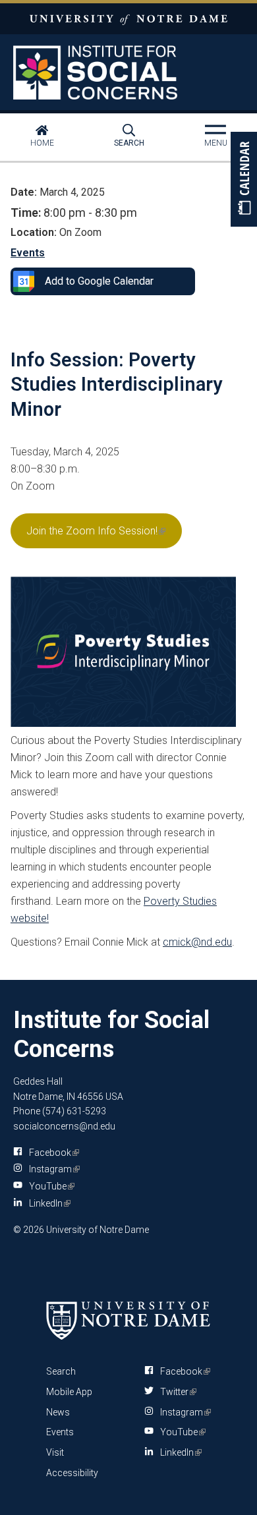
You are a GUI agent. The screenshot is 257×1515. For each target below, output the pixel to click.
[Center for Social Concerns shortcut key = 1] (128, 72)
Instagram (52, 1169)
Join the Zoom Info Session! (94, 536)
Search (129, 143)
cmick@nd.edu (197, 942)
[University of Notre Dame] (128, 1320)
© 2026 (28, 1229)
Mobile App (69, 1391)
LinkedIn (47, 1203)
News (58, 1412)
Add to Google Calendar (99, 281)
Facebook (51, 1152)
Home (42, 143)
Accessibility (72, 1473)
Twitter (176, 1391)
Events (28, 252)
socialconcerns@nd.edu (64, 1126)
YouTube (49, 1186)
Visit (55, 1452)
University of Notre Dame (128, 18)
